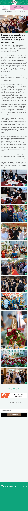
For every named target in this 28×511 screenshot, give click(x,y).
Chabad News (8, 12)
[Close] (27, 410)
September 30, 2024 (22, 12)
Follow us (24, 486)
